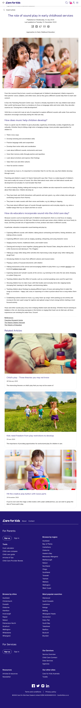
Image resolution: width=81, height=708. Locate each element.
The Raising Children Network (15, 323)
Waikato (45, 582)
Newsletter (7, 677)
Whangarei (6, 636)
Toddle (45, 677)
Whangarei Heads (49, 614)
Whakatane (7, 633)
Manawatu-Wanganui (50, 557)
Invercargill (7, 614)
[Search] (66, 2)
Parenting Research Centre (14, 320)
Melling (45, 611)
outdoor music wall (19, 269)
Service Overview (49, 654)
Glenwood (46, 598)
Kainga (45, 607)
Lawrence (46, 604)
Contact (31, 521)
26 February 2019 (12, 381)
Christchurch (7, 601)
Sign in (16, 538)
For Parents (9, 530)
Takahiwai (46, 626)
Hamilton (6, 611)
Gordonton (46, 617)
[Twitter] (38, 685)
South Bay (46, 623)
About (24, 521)
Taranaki (45, 575)
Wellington (46, 585)
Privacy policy (51, 692)
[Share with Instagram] (36, 26)
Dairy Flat (46, 620)
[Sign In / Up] (74, 2)
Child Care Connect (49, 657)
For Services (9, 644)
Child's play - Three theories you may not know (28, 377)
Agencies (45, 664)
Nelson (45, 563)
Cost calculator (8, 548)
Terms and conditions (33, 692)
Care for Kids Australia (50, 674)
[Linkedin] (47, 685)
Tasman (45, 579)
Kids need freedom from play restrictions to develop (30, 435)
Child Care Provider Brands (13, 561)
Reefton (45, 629)
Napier (5, 617)
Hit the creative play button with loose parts (26, 493)
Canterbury (46, 547)
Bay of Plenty (47, 544)
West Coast (46, 588)
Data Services (47, 661)
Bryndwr (45, 636)
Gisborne (45, 550)
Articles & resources (10, 674)
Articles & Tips (8, 558)
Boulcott (45, 633)
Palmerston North (9, 623)
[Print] (48, 26)
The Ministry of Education (13, 325)
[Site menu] (77, 2)
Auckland (45, 541)
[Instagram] (42, 685)
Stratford (6, 626)
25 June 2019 (11, 439)
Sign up (7, 538)
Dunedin (6, 604)
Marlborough (47, 560)
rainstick (68, 267)
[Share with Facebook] (32, 26)
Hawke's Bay (47, 553)
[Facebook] (33, 685)
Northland (46, 566)
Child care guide (9, 554)
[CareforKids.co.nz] (13, 3)
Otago (44, 569)
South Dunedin (47, 601)
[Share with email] (44, 26)
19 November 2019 (13, 497)
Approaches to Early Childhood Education (40, 32)
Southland (46, 572)
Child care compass (10, 551)
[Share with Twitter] (40, 26)
